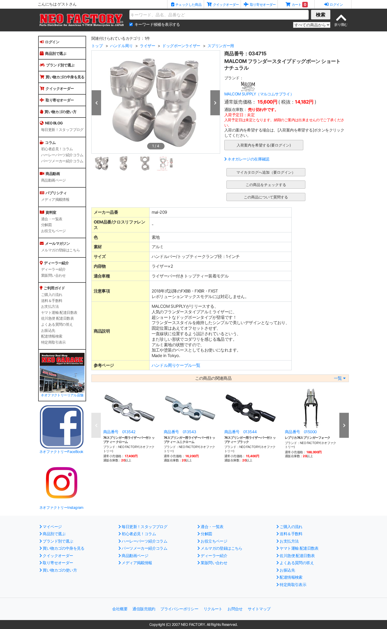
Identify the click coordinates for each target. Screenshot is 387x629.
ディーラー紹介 (53, 269)
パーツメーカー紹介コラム (62, 161)
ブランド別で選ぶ (60, 65)
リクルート (213, 608)
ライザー (147, 45)
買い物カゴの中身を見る (65, 77)
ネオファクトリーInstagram (61, 507)
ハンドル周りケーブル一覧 (176, 365)
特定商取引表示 (53, 342)
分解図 (46, 225)
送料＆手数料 (51, 301)
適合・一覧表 (51, 219)
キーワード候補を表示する (157, 24)
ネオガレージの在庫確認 (248, 159)
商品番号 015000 (300, 431)
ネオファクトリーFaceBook (61, 451)
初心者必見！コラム (57, 149)
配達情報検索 (51, 336)
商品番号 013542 (119, 431)
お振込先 (48, 330)
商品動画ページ (53, 180)
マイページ (52, 526)
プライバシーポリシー (179, 608)
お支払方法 (50, 306)
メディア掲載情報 (55, 199)
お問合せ (235, 608)
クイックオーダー (60, 88)
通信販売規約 (143, 608)
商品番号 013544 (240, 431)
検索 (320, 14)
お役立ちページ (53, 231)
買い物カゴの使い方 (60, 111)
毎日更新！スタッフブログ (62, 130)
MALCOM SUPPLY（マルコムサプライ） (259, 93)
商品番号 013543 (180, 431)
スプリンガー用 (220, 45)
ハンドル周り (121, 45)
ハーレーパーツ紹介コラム (62, 155)
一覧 (338, 378)
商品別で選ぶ (55, 53)
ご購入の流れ (51, 294)
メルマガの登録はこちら (60, 250)
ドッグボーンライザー (181, 45)
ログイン (52, 42)
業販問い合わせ (53, 275)
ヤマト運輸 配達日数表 (59, 312)
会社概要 (119, 608)
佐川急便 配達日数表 (57, 318)
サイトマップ (259, 608)
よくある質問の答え (57, 324)
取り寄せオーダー (60, 100)
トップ (97, 45)
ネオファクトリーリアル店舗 (62, 395)
